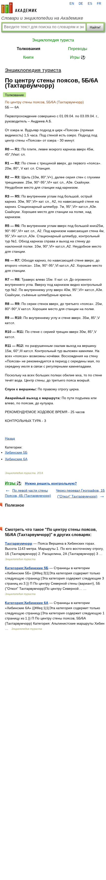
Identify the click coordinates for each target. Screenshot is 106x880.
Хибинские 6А (16, 459)
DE (81, 3)
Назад (10, 438)
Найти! (95, 27)
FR (99, 3)
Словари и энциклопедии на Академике (42, 18)
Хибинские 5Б (16, 452)
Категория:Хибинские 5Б (26, 568)
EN (72, 3)
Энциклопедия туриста (53, 40)
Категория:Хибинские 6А (26, 603)
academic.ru (19, 7)
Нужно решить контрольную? (51, 483)
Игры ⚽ (78, 57)
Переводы (77, 49)
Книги (28, 57)
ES (90, 3)
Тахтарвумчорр (18, 543)
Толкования (28, 49)
